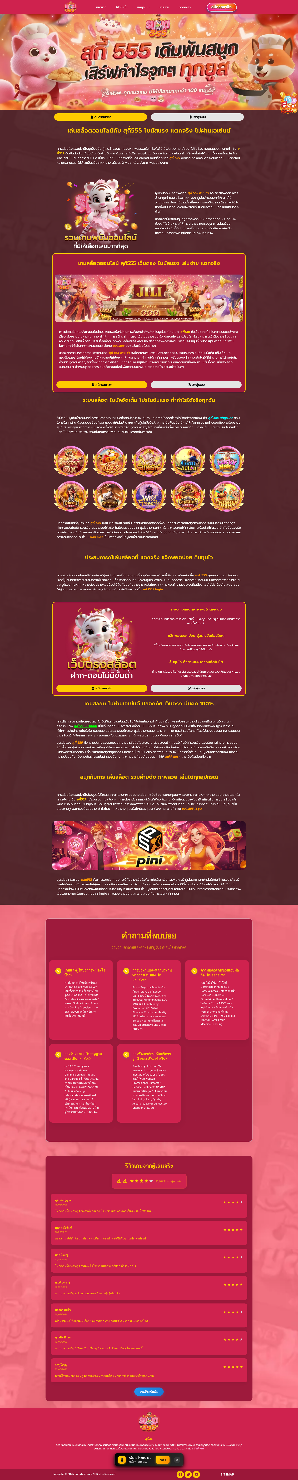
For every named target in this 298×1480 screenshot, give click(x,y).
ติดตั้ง (163, 1459)
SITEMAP (227, 1474)
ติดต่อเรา (185, 7)
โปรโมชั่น (121, 7)
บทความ (164, 7)
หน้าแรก (101, 7)
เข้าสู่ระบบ (143, 7)
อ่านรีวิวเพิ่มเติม (149, 1391)
